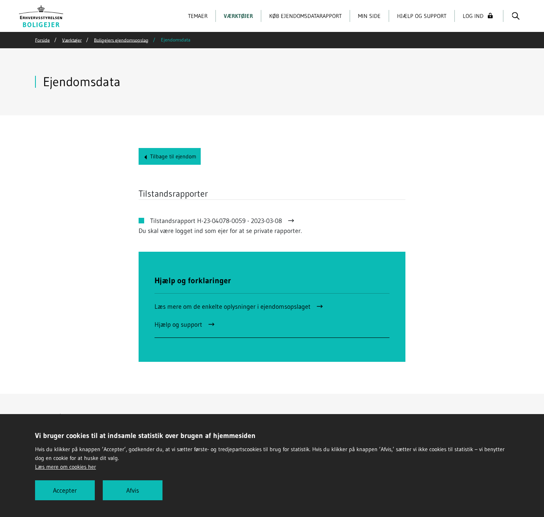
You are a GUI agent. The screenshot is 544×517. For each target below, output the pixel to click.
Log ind (473, 16)
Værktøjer (238, 16)
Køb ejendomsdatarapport (305, 16)
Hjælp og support (421, 16)
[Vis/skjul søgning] (515, 16)
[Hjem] (41, 15)
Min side (369, 16)
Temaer (197, 16)
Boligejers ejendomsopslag (121, 40)
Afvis (132, 490)
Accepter (65, 490)
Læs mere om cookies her (65, 466)
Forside (42, 40)
